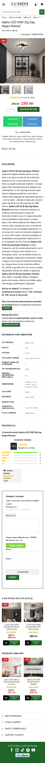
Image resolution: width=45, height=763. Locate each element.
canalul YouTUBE (11, 324)
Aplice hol (27, 17)
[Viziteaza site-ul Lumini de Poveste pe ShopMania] (23, 755)
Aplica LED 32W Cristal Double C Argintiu (33, 682)
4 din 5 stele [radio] (25, 509)
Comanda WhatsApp (13, 121)
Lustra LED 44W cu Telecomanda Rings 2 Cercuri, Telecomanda (11, 683)
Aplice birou (26, 136)
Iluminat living (30, 142)
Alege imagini (16, 545)
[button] (3, 4)
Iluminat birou (17, 139)
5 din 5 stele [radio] (10, 514)
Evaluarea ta (12, 507)
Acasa (4, 17)
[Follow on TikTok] (22, 750)
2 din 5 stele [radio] (10, 509)
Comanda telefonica (32, 121)
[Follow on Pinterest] (28, 750)
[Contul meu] (35, 4)
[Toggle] (2, 716)
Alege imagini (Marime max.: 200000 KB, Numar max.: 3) (21, 538)
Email (9, 559)
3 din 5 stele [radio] (17, 509)
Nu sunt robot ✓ (23, 572)
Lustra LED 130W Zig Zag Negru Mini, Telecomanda (33, 627)
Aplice (19, 136)
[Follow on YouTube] (33, 750)
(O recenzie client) (27, 97)
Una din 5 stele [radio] (6, 509)
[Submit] (41, 12)
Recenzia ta (11, 516)
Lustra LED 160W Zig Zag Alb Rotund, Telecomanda (12, 627)
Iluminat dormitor (29, 139)
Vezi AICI (7, 308)
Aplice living (7, 139)
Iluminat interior (18, 142)
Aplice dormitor (37, 136)
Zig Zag (11, 149)
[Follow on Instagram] (17, 750)
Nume (9, 549)
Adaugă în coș (28, 109)
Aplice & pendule (15, 17)
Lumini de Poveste (29, 746)
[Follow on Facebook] (12, 750)
